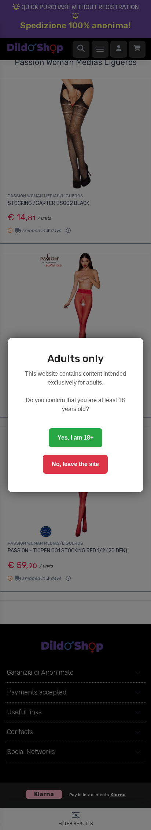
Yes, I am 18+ (75, 437)
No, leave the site (75, 464)
